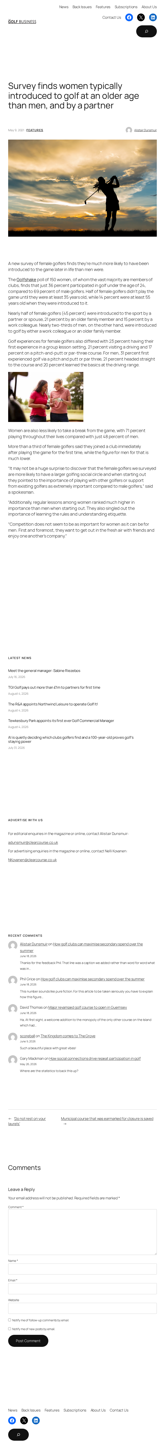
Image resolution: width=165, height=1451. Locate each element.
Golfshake (26, 279)
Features (34, 130)
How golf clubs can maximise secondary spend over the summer (93, 978)
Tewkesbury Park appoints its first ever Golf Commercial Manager (61, 721)
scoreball (27, 1035)
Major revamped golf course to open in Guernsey (87, 1007)
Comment (15, 1207)
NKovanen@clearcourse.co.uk (32, 859)
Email (12, 1280)
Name (13, 1261)
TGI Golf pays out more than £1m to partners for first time (54, 687)
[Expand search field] (146, 31)
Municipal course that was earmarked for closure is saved (107, 1118)
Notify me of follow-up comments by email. (40, 1320)
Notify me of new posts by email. (33, 1329)
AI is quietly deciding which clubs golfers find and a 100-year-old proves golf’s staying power (71, 739)
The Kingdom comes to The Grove (68, 1035)
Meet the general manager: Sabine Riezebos (44, 670)
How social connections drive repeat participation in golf (95, 1058)
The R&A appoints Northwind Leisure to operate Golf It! (53, 704)
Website (13, 1300)
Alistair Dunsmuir (145, 130)
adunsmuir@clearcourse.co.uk (33, 842)
